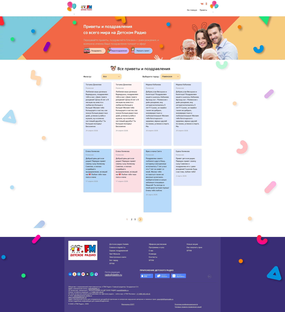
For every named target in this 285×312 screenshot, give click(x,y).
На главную (192, 10)
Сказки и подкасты (117, 247)
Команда (152, 254)
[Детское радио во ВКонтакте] (70, 274)
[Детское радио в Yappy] (92, 274)
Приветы (203, 10)
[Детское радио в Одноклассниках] (74, 274)
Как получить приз (194, 247)
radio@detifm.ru (113, 274)
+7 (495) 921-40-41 (143, 294)
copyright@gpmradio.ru (165, 299)
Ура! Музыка (114, 254)
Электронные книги (117, 257)
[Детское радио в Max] (96, 274)
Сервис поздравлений (118, 251)
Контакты (153, 257)
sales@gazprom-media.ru (83, 296)
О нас (151, 251)
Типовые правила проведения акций (188, 307)
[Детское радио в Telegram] (79, 274)
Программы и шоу (156, 247)
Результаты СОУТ (127, 304)
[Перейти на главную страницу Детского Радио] (86, 8)
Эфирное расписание (158, 244)
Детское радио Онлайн (119, 244)
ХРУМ (111, 264)
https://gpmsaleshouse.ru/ (77, 297)
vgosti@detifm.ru (123, 290)
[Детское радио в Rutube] (87, 274)
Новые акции (192, 244)
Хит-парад (113, 260)
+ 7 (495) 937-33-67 (96, 292)
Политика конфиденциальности (186, 304)
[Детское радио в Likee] (83, 274)
